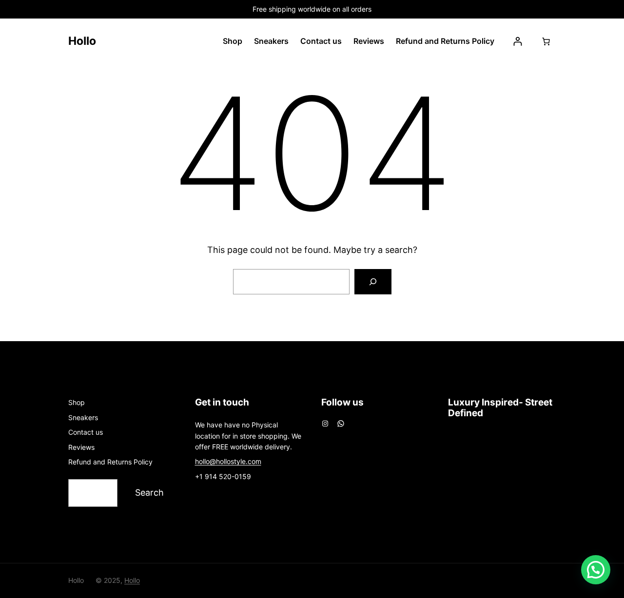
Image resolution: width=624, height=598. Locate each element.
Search (149, 492)
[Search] (372, 281)
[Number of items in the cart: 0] (546, 41)
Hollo (82, 41)
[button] (595, 569)
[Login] (517, 41)
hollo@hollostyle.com (228, 461)
